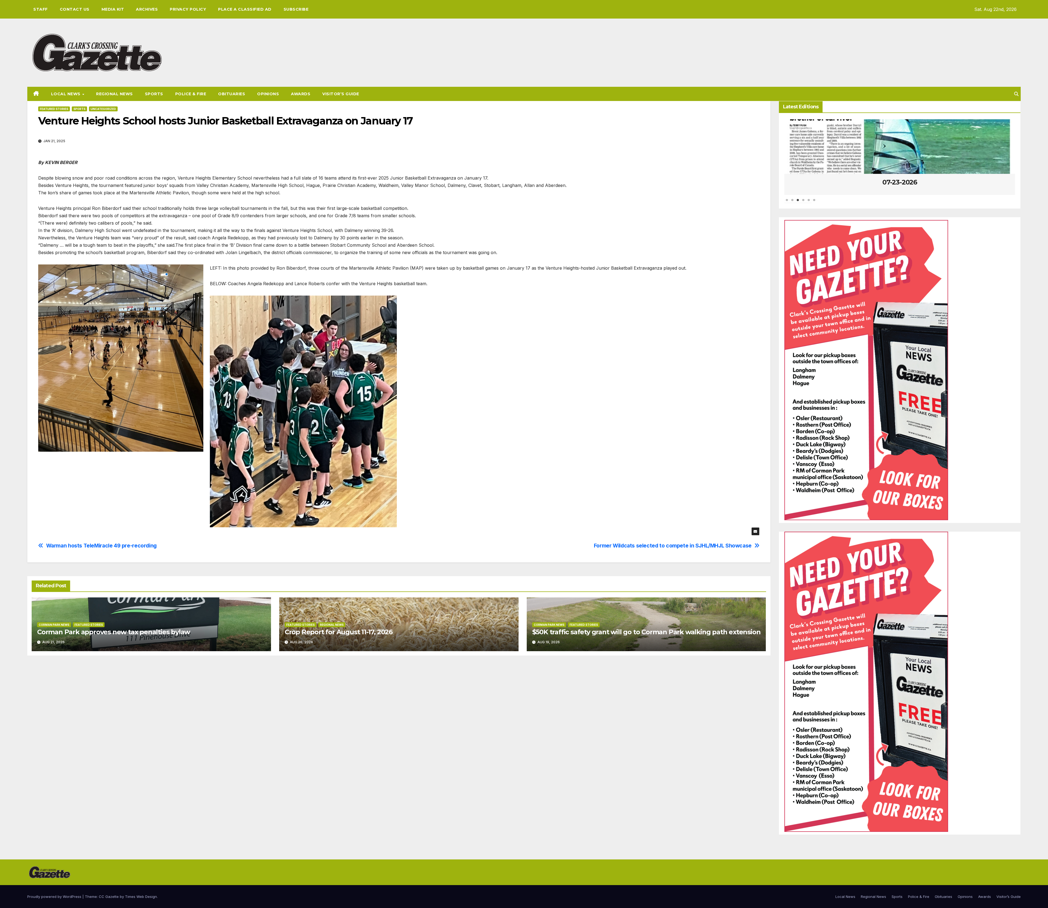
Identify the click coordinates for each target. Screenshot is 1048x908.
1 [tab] (787, 203)
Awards (300, 93)
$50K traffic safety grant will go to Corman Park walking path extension (646, 632)
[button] (1016, 94)
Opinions (268, 93)
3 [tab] (798, 203)
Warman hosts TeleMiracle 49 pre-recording (101, 546)
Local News (66, 93)
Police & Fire (190, 93)
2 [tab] (792, 203)
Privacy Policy (188, 9)
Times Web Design (141, 896)
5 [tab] (809, 203)
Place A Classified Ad (245, 9)
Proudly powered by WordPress (54, 896)
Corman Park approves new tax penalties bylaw (113, 632)
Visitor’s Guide (340, 93)
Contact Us (75, 9)
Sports (154, 93)
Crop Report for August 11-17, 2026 (338, 632)
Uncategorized (103, 109)
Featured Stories (54, 109)
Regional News (114, 93)
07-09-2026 (953, 182)
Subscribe (296, 9)
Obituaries (231, 93)
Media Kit (113, 9)
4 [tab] (803, 203)
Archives (147, 9)
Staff (40, 9)
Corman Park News (54, 624)
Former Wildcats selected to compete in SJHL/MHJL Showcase (673, 546)
